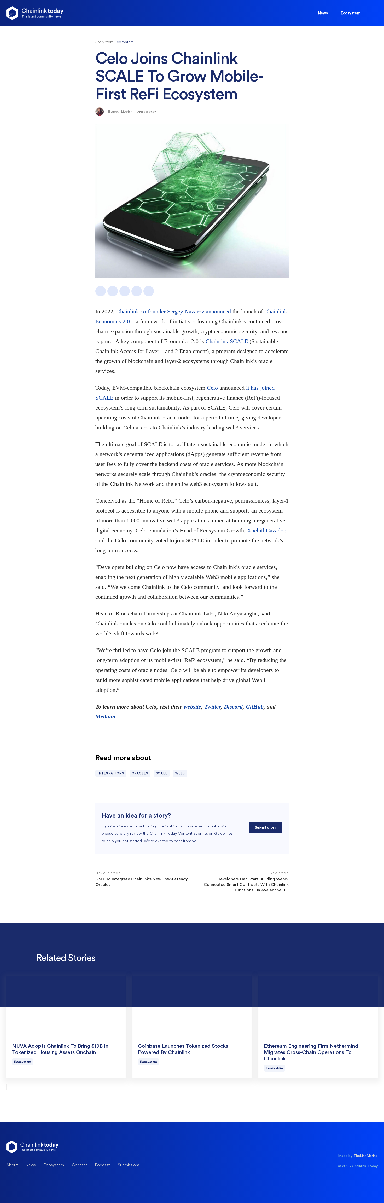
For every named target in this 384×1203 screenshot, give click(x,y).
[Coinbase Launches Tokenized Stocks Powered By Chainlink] (192, 1006)
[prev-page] (9, 1087)
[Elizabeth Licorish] (100, 111)
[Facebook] (100, 291)
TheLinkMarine (365, 1156)
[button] (372, 12)
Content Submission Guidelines (205, 833)
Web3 (180, 773)
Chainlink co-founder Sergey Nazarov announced (173, 311)
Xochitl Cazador (266, 530)
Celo (212, 387)
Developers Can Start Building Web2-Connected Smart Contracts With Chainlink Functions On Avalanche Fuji (246, 884)
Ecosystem (124, 42)
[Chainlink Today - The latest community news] (35, 13)
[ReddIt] (136, 291)
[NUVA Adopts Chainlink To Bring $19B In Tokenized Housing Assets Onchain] (66, 1006)
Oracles (140, 773)
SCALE (161, 773)
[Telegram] (148, 291)
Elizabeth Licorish (119, 111)
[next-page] (18, 1087)
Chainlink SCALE (227, 341)
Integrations (111, 773)
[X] (112, 291)
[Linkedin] (124, 291)
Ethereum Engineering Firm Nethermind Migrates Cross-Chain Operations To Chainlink (311, 1052)
